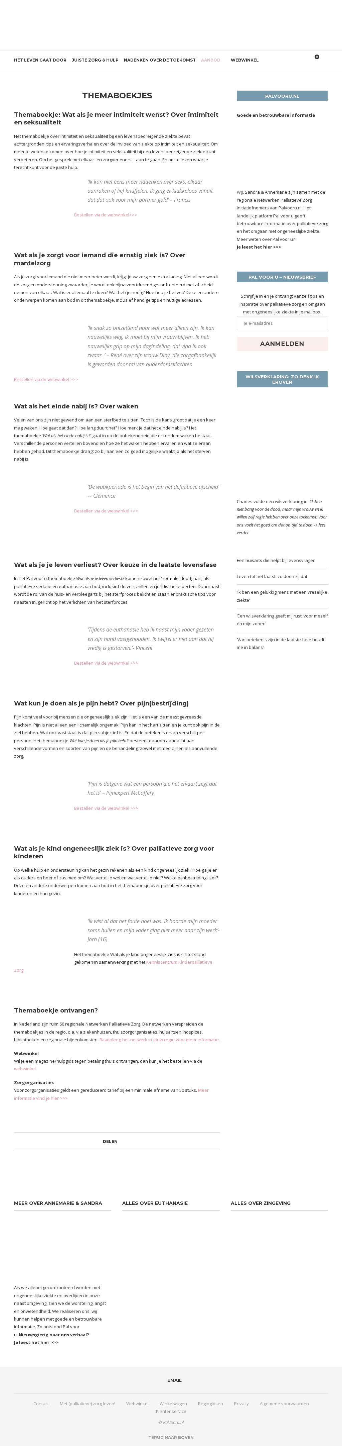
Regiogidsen (210, 1404)
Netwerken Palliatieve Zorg (284, 200)
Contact (41, 1404)
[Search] (324, 60)
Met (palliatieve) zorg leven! (87, 1404)
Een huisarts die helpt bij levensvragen (276, 560)
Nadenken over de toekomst (160, 60)
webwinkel (25, 1069)
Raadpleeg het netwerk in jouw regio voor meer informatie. (160, 1040)
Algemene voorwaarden (284, 1404)
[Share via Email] (127, 1141)
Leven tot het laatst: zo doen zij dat (272, 576)
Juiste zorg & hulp (95, 60)
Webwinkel (245, 60)
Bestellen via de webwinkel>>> (105, 215)
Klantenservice (171, 1411)
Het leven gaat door (40, 60)
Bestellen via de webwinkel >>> (46, 379)
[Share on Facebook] (120, 1141)
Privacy (241, 1404)
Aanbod (210, 60)
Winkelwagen (173, 1404)
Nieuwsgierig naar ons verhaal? (54, 1335)
